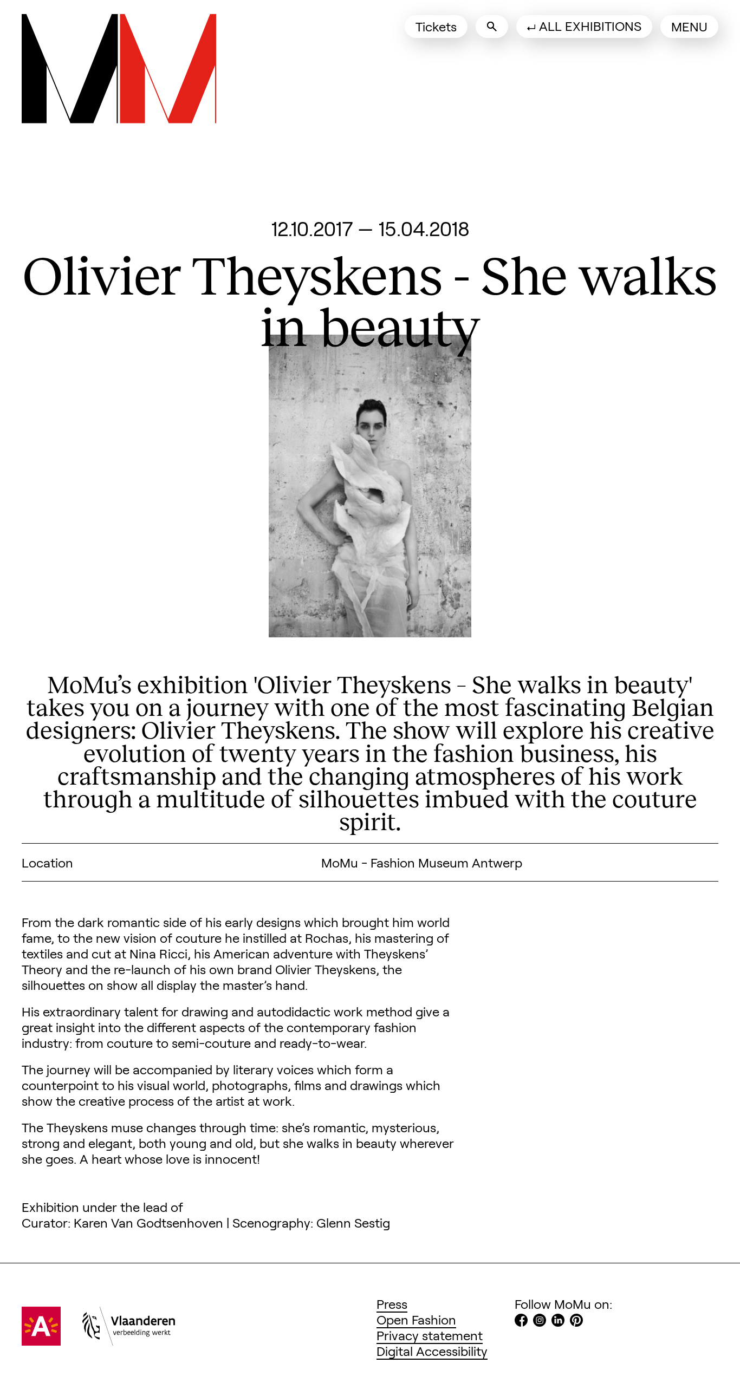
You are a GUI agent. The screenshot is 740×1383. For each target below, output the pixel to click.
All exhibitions (590, 26)
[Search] (492, 26)
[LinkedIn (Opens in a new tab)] (558, 1322)
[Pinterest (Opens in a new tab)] (576, 1322)
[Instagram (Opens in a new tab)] (539, 1322)
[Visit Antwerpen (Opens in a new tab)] (41, 1340)
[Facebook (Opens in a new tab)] (521, 1322)
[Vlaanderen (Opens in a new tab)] (128, 1340)
